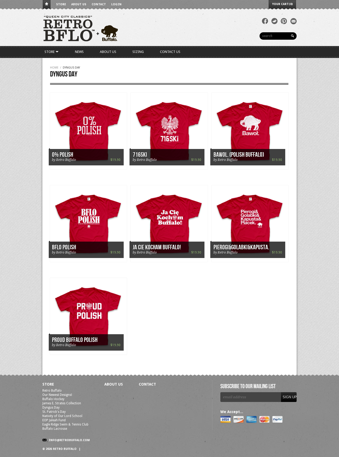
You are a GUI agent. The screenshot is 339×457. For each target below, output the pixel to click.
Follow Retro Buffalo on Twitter (274, 21)
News (79, 52)
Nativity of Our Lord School (62, 416)
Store (61, 4)
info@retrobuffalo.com (69, 440)
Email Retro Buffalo (293, 21)
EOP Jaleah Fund (54, 420)
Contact (99, 4)
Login (116, 4)
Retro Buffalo (52, 390)
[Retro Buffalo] (121, 28)
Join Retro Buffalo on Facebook (265, 21)
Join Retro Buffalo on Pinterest (284, 21)
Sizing (138, 52)
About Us (78, 4)
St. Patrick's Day (54, 412)
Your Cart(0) (282, 4)
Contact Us (170, 52)
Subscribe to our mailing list (248, 387)
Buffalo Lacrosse (54, 429)
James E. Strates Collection (61, 403)
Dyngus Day (51, 407)
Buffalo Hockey (53, 399)
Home (46, 5)
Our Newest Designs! (57, 395)
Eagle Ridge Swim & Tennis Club (65, 424)
